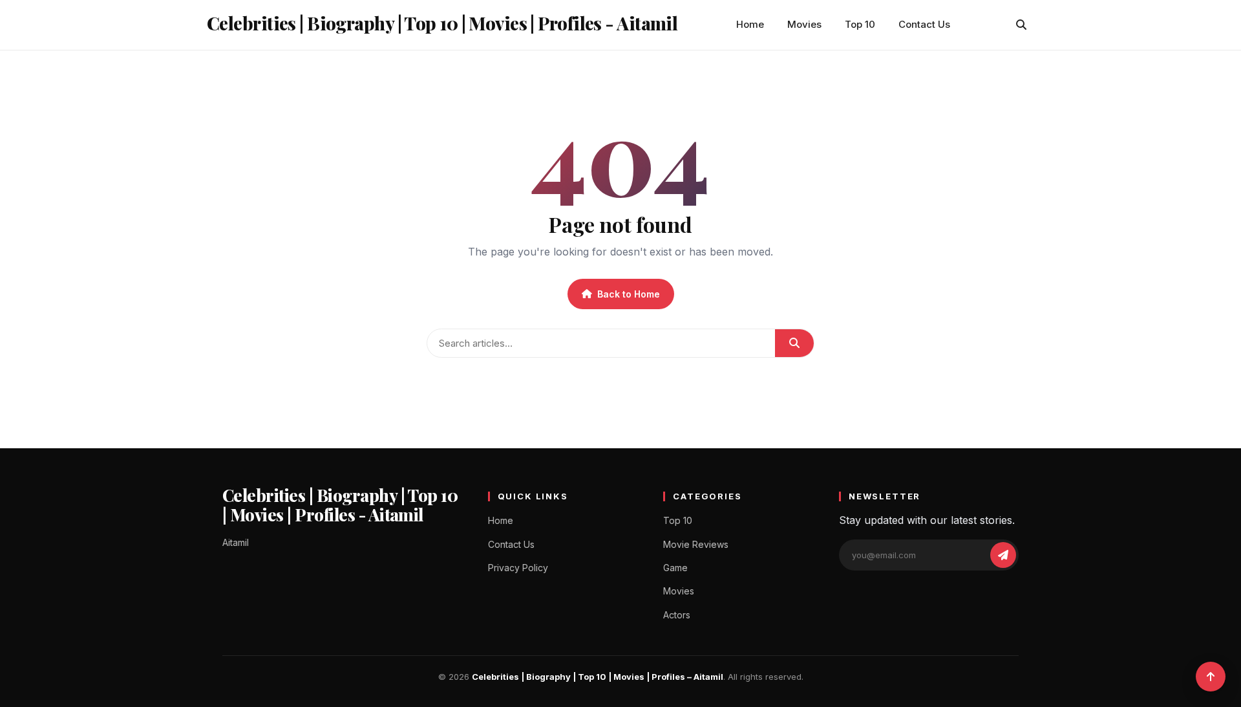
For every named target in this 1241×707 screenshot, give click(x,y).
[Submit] (794, 343)
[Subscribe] (1003, 555)
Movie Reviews (695, 544)
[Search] (1021, 25)
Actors (676, 614)
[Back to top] (1210, 676)
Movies (804, 24)
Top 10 (860, 24)
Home (750, 24)
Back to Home (628, 293)
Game (675, 567)
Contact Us (924, 24)
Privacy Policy (518, 567)
